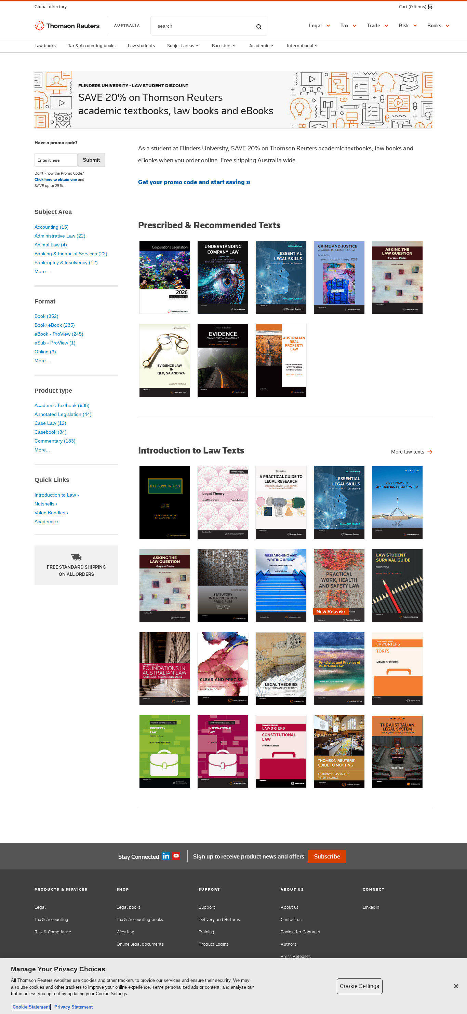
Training (206, 932)
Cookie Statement (31, 1007)
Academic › (47, 521)
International (300, 45)
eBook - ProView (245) (59, 334)
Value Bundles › (51, 512)
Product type (53, 390)
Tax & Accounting (51, 919)
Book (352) (46, 316)
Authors (288, 944)
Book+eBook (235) (55, 325)
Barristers (221, 45)
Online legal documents (140, 944)
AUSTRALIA (127, 25)
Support (207, 907)
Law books (45, 45)
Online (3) (45, 351)
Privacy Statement (72, 1007)
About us (289, 907)
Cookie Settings (359, 986)
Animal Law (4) (51, 244)
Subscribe (327, 856)
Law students (141, 45)
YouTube (176, 856)
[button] (53, 6)
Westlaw (125, 932)
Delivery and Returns (219, 919)
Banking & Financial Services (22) (71, 253)
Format (45, 301)
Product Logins (213, 944)
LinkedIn (371, 907)
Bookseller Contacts (300, 932)
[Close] (456, 986)
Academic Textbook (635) (62, 405)
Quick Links (52, 479)
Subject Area (53, 211)
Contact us (291, 919)
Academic (259, 45)
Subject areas (180, 45)
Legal (40, 907)
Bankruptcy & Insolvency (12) (66, 262)
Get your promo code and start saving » (194, 182)
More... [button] (42, 271)
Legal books (129, 907)
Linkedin (166, 856)
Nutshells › (46, 503)
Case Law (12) (50, 423)
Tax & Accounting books (92, 45)
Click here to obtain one (56, 179)
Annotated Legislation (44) (63, 414)
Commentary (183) (55, 441)
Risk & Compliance (53, 932)
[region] (233, 986)
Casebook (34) (51, 432)
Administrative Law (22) (60, 236)
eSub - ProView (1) (55, 343)
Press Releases (296, 956)
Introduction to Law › (57, 495)
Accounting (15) (52, 227)
